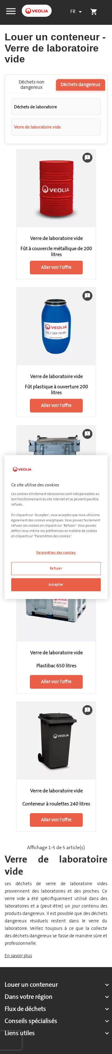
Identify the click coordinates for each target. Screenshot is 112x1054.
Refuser (56, 568)
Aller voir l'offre (56, 267)
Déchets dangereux (80, 84)
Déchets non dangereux (31, 85)
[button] (11, 11)
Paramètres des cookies (56, 552)
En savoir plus (18, 956)
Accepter (56, 584)
